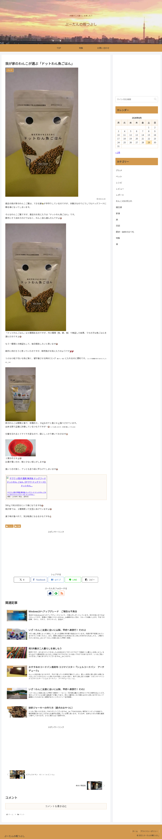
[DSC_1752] (20, 393)
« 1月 (117, 152)
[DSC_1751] (35, 276)
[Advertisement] (56, 551)
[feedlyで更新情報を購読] (55, 593)
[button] (90, 580)
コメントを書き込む (56, 806)
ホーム (135, 831)
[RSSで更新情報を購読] (61, 593)
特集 (18, 526)
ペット (10, 526)
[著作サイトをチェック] (50, 593)
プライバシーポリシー (149, 831)
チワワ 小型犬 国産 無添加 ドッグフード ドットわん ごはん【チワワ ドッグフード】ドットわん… (26, 493)
